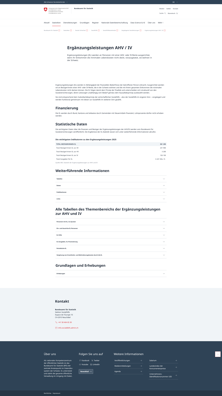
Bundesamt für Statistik (83, 8)
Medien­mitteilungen (122, 366)
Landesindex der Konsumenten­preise (157, 367)
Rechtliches (47, 393)
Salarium (153, 360)
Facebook (85, 360)
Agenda (117, 371)
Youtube (85, 364)
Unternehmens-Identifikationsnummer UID (160, 375)
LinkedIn (96, 364)
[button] (46, 22)
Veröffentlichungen (122, 360)
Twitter (96, 360)
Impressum (56, 393)
